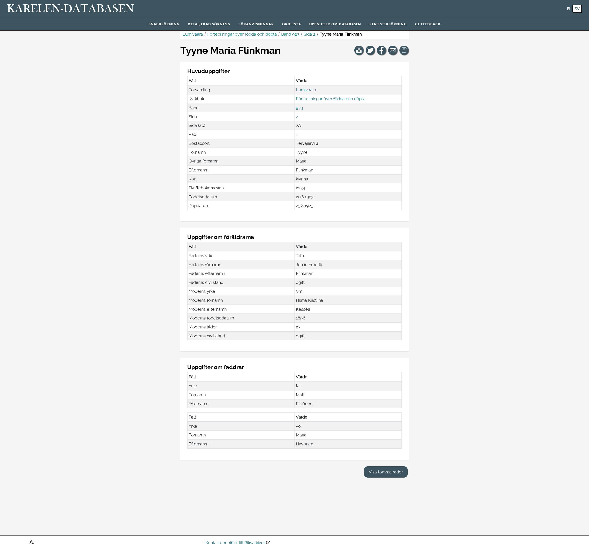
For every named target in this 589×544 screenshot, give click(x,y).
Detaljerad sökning (209, 24)
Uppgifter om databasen (335, 24)
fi (568, 9)
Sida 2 (309, 34)
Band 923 (290, 34)
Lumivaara (193, 34)
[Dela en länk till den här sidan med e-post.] (392, 50)
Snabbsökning (164, 24)
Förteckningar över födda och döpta (242, 34)
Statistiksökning (388, 24)
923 (299, 107)
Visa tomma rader (386, 472)
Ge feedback (427, 24)
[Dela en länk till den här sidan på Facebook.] (381, 50)
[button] (359, 50)
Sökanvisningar (256, 24)
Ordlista (291, 24)
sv (577, 9)
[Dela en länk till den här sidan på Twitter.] (370, 50)
